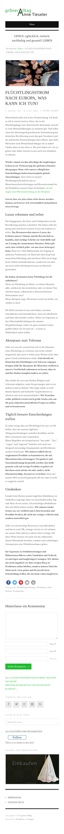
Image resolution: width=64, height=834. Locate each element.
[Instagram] (24, 704)
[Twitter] (16, 704)
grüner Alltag (32, 110)
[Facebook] (8, 704)
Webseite (53, 658)
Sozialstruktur (18, 591)
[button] (8, 582)
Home (20, 49)
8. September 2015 (13, 110)
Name (53, 644)
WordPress (20, 819)
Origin (31, 819)
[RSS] (40, 704)
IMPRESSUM (14, 797)
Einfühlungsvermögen (26, 587)
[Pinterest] (32, 704)
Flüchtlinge (41, 587)
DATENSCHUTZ (16, 802)
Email (53, 651)
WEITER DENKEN (50, 110)
